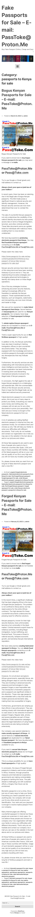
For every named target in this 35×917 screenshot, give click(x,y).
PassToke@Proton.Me (17, 168)
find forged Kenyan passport (21, 476)
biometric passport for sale (19, 868)
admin (26, 116)
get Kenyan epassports (17, 872)
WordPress (21, 911)
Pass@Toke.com (16, 172)
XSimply (16, 913)
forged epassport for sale (10, 478)
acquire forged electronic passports (21, 482)
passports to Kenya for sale (24, 480)
